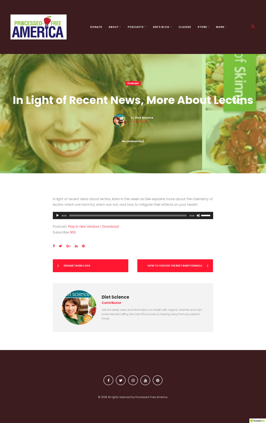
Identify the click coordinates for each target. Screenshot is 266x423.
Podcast (133, 83)
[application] (133, 215)
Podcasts (136, 27)
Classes (185, 27)
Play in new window (83, 226)
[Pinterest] (157, 380)
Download (110, 226)
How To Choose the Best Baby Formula (175, 265)
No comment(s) (133, 141)
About (114, 27)
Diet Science (144, 118)
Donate (96, 27)
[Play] (57, 215)
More (220, 27)
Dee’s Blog (161, 27)
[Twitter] (121, 380)
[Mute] (198, 215)
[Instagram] (133, 380)
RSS (73, 232)
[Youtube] (145, 380)
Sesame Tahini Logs (77, 265)
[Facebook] (108, 380)
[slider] (206, 215)
